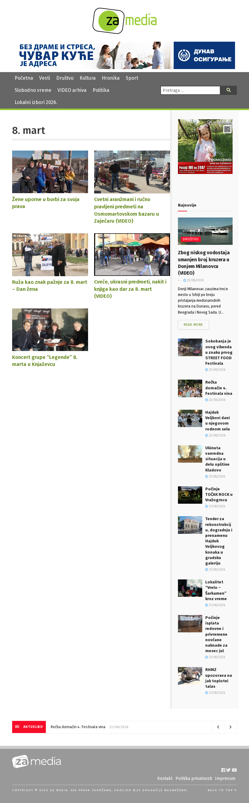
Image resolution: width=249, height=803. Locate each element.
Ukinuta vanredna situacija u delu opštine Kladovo (217, 459)
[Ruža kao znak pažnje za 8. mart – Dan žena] (50, 273)
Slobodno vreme (33, 90)
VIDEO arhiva (72, 90)
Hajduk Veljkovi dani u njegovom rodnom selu (84, 727)
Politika (101, 90)
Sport (132, 78)
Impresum (225, 778)
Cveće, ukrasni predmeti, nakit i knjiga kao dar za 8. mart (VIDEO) (130, 289)
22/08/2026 (194, 280)
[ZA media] (124, 32)
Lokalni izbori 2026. (36, 102)
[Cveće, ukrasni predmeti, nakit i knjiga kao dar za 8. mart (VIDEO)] (132, 272)
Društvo (64, 78)
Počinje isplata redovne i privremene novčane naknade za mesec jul (216, 634)
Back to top (221, 790)
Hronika (111, 78)
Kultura (88, 78)
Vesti (44, 78)
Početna (24, 78)
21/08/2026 (216, 476)
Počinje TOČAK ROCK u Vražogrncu (219, 494)
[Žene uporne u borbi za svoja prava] (50, 190)
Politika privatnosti (194, 778)
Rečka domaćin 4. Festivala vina (218, 387)
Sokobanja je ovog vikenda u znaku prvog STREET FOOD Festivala (219, 352)
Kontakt (164, 778)
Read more (193, 325)
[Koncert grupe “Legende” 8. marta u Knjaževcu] (50, 348)
